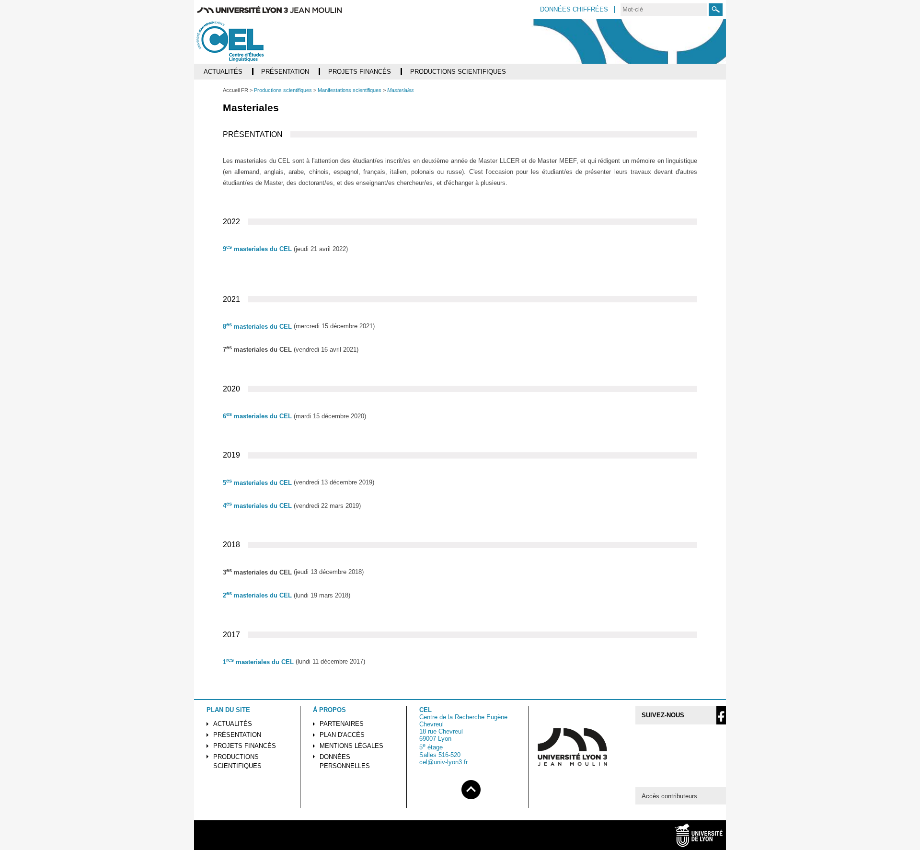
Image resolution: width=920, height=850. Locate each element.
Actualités (232, 723)
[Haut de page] (471, 788)
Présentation (237, 734)
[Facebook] (721, 715)
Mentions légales (351, 745)
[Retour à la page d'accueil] (250, 41)
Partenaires (342, 723)
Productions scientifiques (237, 761)
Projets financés (244, 745)
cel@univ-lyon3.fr (443, 762)
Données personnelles (345, 761)
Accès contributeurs (669, 796)
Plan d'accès (342, 734)
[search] (664, 9)
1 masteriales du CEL (258, 662)
